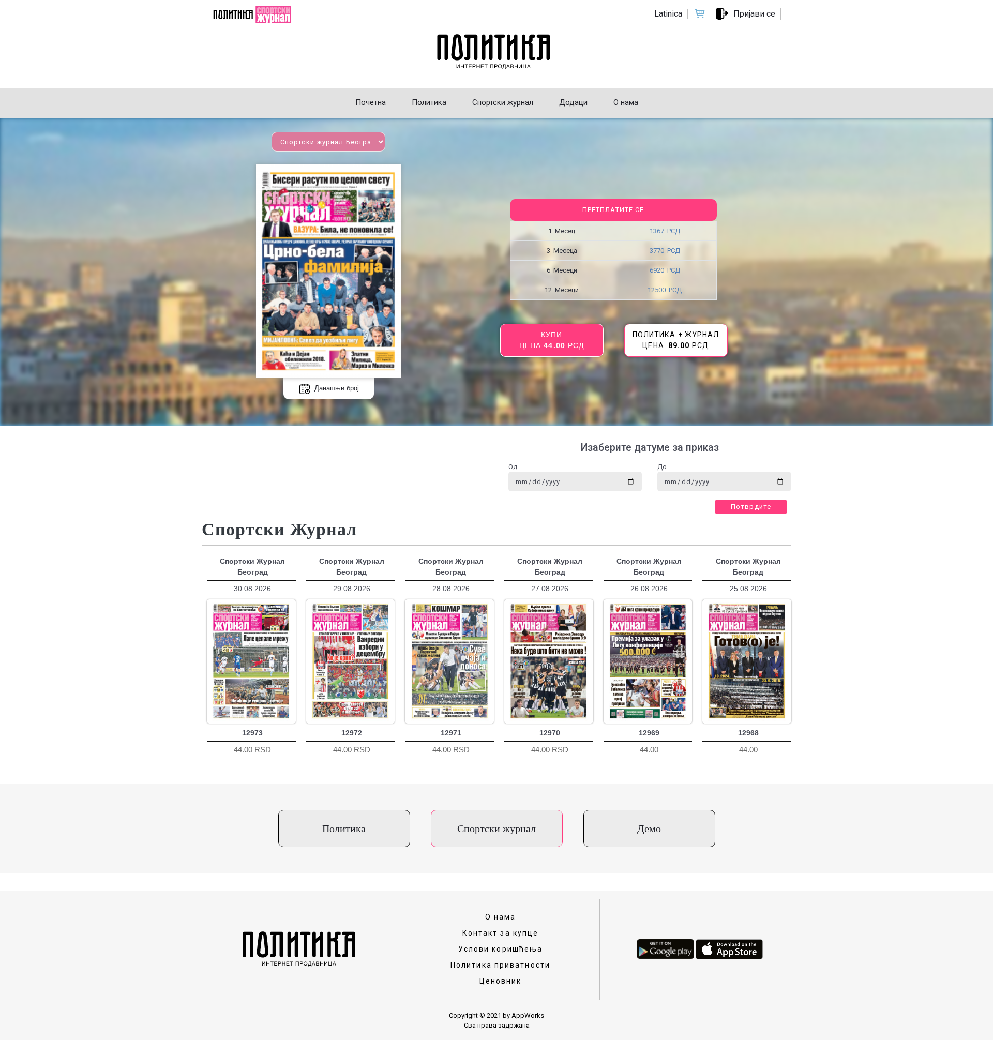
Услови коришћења (500, 949)
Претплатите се (613, 210)
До (662, 467)
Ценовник (500, 981)
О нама (500, 917)
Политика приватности (500, 965)
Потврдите (751, 506)
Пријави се (754, 14)
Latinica (668, 14)
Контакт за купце (500, 933)
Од (512, 467)
